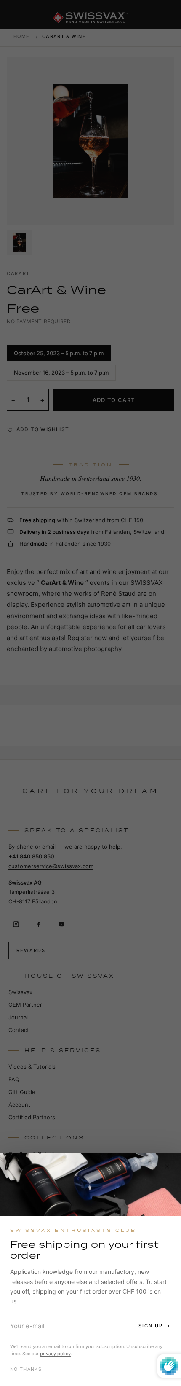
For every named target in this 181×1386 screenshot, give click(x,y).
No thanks (26, 1369)
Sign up (150, 1326)
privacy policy (55, 1354)
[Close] (167, 1166)
